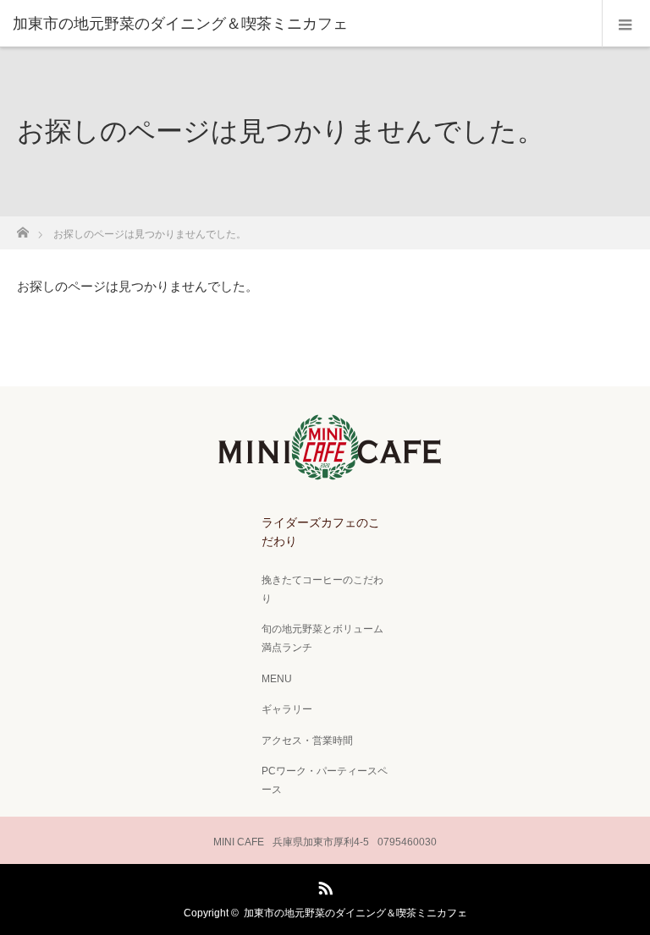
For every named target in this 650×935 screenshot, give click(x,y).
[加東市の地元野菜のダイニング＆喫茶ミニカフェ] (300, 23)
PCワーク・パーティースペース (325, 780)
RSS (323, 885)
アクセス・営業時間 (307, 740)
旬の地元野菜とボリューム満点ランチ (322, 638)
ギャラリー (287, 709)
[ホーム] (22, 227)
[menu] (626, 23)
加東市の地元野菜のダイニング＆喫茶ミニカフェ (355, 913)
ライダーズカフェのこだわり (321, 532)
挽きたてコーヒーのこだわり (322, 589)
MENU (277, 679)
